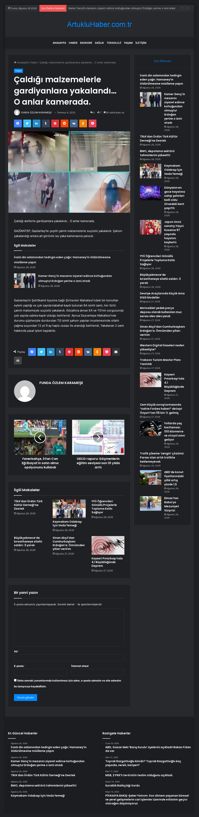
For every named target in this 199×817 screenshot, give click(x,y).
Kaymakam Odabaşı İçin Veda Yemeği (67, 523)
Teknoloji (114, 42)
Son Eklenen (162, 61)
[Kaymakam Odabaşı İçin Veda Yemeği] (69, 508)
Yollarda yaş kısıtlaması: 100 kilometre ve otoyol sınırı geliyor (174, 431)
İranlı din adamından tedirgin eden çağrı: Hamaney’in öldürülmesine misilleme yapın (161, 79)
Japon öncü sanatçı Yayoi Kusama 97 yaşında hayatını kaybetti (174, 232)
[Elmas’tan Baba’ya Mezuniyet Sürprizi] (150, 503)
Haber (73, 42)
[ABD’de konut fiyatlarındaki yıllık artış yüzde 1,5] (150, 477)
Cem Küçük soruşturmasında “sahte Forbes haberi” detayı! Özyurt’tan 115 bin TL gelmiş (161, 409)
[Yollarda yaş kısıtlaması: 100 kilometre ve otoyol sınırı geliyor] (150, 428)
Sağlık (99, 42)
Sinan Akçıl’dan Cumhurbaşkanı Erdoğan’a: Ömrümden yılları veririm (69, 543)
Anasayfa (59, 42)
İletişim (140, 42)
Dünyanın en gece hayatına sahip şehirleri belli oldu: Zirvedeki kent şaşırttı (174, 198)
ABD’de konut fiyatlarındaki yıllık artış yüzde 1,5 (174, 478)
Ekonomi (86, 42)
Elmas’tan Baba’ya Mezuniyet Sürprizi (171, 504)
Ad (16, 651)
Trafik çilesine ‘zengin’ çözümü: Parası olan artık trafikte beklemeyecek (162, 457)
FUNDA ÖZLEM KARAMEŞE (36, 112)
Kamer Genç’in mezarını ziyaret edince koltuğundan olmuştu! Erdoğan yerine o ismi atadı (121, 8)
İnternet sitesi (80, 665)
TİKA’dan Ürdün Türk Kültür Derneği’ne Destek (28, 505)
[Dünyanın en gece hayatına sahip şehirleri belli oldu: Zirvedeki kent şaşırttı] (150, 193)
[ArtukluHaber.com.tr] (99, 24)
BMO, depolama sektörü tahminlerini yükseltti (157, 153)
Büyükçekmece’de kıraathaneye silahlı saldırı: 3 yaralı (28, 541)
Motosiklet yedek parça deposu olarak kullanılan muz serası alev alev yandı (161, 312)
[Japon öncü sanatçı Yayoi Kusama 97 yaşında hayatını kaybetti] (150, 227)
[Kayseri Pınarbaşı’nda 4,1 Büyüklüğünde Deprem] (108, 545)
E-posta (20, 665)
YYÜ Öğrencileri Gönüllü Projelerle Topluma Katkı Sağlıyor (104, 506)
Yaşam (128, 42)
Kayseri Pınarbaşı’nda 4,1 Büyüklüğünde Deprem (107, 562)
